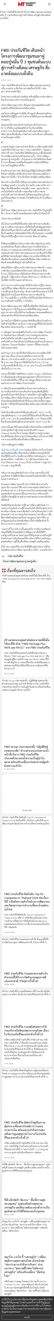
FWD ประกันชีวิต (15, 556)
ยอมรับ (27, 1317)
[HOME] (27, 4)
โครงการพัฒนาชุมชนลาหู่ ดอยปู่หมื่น (19, 561)
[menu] (4, 4)
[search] (49, 4)
